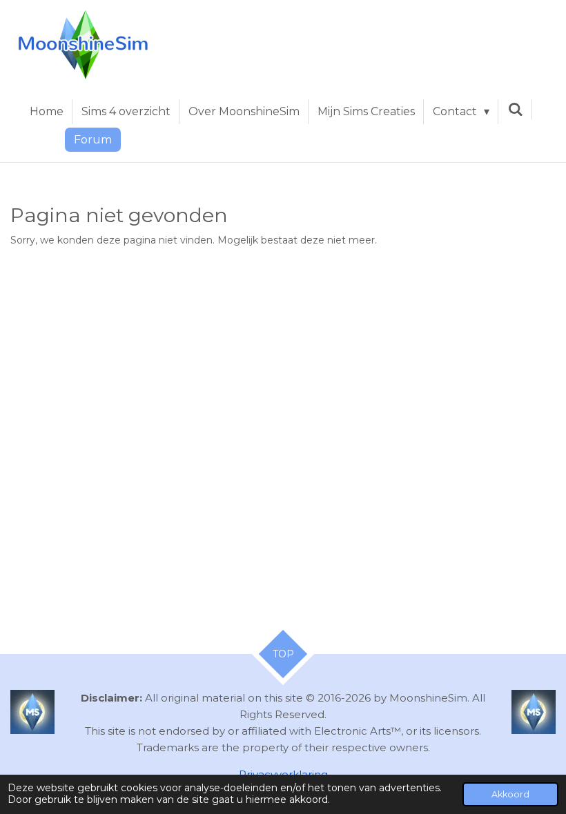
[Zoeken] (514, 109)
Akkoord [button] (510, 794)
